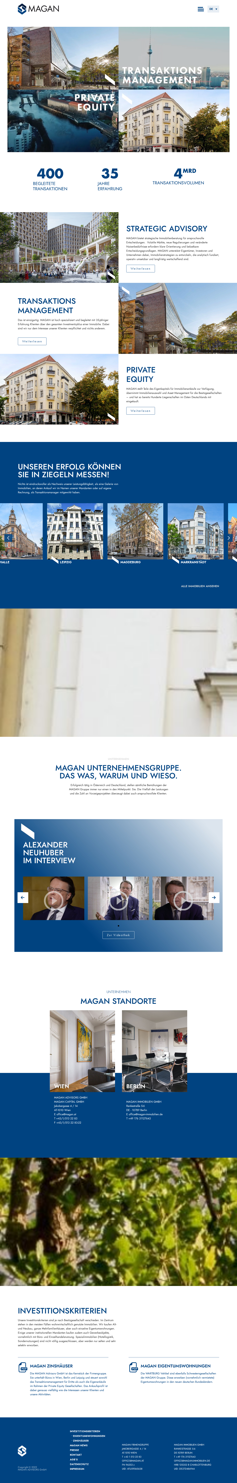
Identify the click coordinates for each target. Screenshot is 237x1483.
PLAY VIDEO (54, 913)
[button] (213, 8)
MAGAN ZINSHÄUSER (51, 1366)
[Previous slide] (8, 538)
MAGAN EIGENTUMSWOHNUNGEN (176, 1366)
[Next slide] (229, 538)
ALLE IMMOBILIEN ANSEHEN (200, 586)
